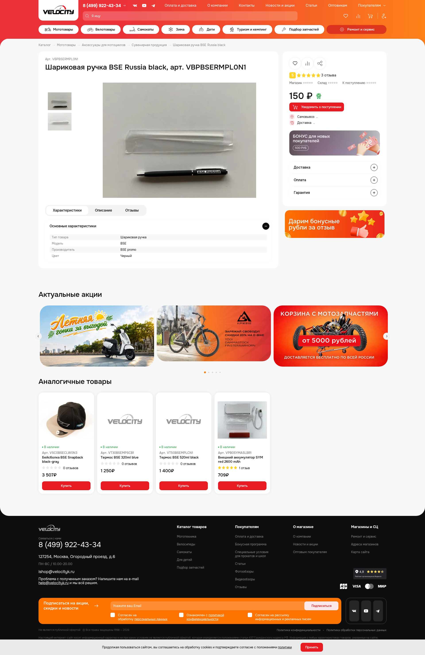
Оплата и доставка (180, 5)
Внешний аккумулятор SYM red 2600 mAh (240, 459)
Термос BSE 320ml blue (120, 457)
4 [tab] (216, 372)
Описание (103, 210)
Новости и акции (280, 5)
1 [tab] (205, 372)
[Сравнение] (358, 16)
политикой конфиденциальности (205, 617)
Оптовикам (337, 5)
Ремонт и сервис (363, 536)
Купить (66, 486)
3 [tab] (212, 372)
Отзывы (132, 210)
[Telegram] (153, 5)
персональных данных (150, 619)
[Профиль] (382, 16)
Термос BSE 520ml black (179, 457)
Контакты (247, 5)
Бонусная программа (251, 544)
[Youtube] (144, 5)
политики (285, 647)
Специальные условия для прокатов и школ (251, 554)
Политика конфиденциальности (299, 630)
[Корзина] (370, 16)
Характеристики (67, 210)
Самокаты (184, 552)
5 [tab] (220, 372)
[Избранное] (345, 16)
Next (386, 336)
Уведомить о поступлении (321, 107)
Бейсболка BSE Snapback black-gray (62, 459)
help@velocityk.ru (54, 583)
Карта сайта (360, 552)
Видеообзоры (245, 579)
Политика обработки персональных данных (356, 630)
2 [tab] (208, 372)
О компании (217, 5)
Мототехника (186, 536)
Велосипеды (186, 544)
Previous (38, 336)
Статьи (311, 5)
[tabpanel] (97, 335)
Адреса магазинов (365, 544)
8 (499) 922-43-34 (102, 5)
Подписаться (321, 606)
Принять (311, 647)
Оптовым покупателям (310, 552)
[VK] (135, 5)
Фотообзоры (244, 571)
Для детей (184, 560)
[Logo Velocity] (58, 10)
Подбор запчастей (190, 567)
